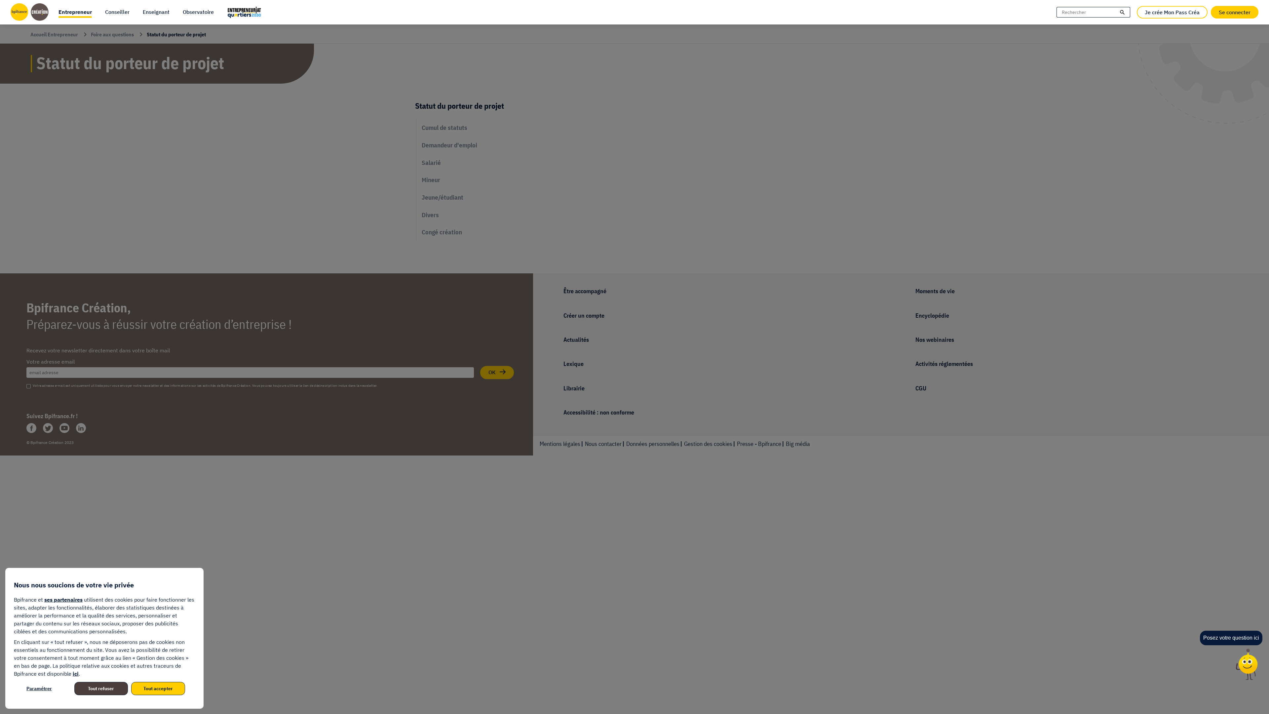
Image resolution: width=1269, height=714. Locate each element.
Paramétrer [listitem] (39, 689)
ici (76, 673)
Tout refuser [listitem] (101, 689)
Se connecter (1234, 12)
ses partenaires (63, 599)
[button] (75, 12)
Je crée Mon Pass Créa (1172, 12)
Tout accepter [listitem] (158, 689)
